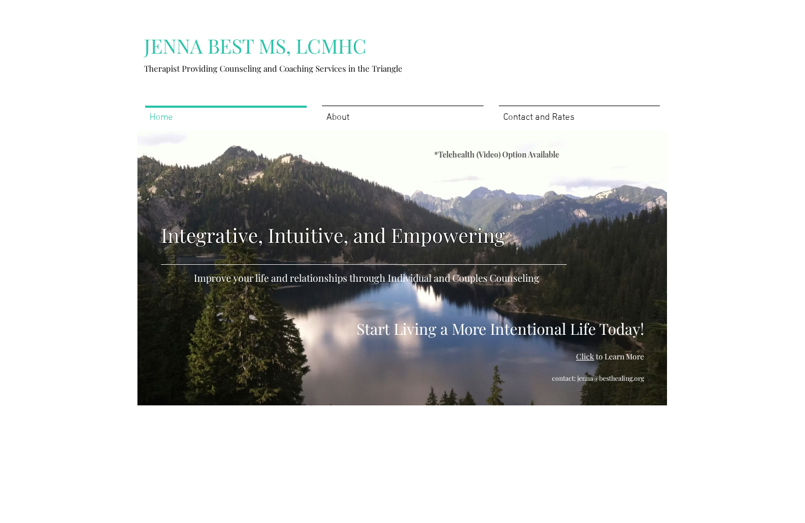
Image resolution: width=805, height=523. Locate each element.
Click (585, 356)
